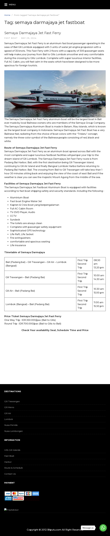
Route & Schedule (13, 468)
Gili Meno (9, 407)
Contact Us (10, 474)
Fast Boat (9, 456)
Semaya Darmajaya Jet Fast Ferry (32, 33)
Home (7, 15)
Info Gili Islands (12, 450)
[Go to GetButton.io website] (103, 533)
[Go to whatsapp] (103, 527)
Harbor (8, 462)
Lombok (8, 419)
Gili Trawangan (12, 401)
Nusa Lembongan (13, 431)
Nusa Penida (10, 425)
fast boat (11, 38)
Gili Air (7, 413)
